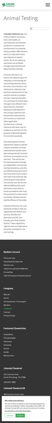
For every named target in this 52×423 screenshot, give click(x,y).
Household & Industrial (13, 261)
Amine (6, 348)
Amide (6, 352)
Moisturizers (9, 355)
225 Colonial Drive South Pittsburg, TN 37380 (15, 375)
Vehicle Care (9, 265)
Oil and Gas (8, 272)
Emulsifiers (8, 334)
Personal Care (9, 258)
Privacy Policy (9, 315)
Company (8, 308)
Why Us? (7, 294)
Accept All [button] (20, 416)
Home (6, 298)
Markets (7, 305)
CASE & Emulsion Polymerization (17, 275)
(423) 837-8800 (10, 382)
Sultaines (7, 345)
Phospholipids (10, 338)
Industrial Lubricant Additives (16, 268)
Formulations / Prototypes (15, 301)
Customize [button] (9, 416)
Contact (7, 312)
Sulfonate (8, 341)
